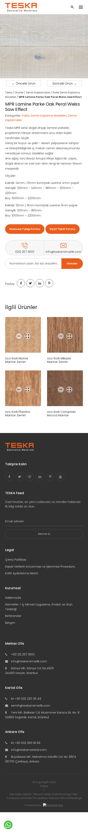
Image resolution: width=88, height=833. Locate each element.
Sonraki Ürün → (64, 83)
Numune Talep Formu (24, 229)
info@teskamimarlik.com (29, 661)
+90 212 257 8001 (23, 654)
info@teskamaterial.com (29, 750)
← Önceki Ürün (23, 83)
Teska (8, 92)
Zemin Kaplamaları (38, 92)
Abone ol (44, 534)
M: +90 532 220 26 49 (26, 699)
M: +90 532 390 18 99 (25, 743)
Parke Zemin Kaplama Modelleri (44, 116)
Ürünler (19, 92)
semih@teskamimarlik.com (30, 706)
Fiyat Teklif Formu (62, 229)
